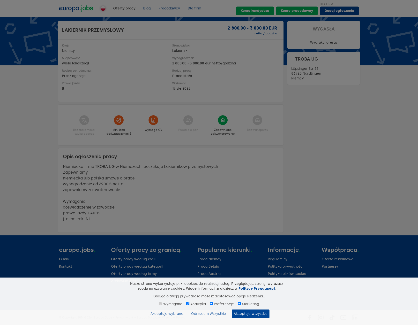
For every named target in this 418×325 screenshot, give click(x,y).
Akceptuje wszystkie (251, 314)
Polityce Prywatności (257, 288)
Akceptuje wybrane (166, 314)
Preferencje (224, 304)
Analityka (198, 304)
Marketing (250, 304)
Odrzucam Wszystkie (208, 314)
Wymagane (172, 304)
